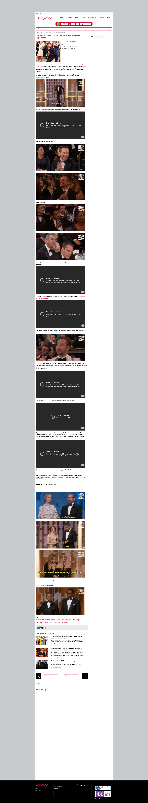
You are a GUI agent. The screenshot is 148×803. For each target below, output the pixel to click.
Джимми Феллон (60, 620)
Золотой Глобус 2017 (54, 622)
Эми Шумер (39, 622)
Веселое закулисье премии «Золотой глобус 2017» (66, 648)
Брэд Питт (47, 619)
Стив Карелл (61, 619)
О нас (55, 784)
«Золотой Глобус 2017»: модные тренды (63, 661)
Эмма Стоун (54, 619)
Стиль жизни (92, 18)
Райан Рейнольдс (50, 620)
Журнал (84, 18)
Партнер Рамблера (99, 798)
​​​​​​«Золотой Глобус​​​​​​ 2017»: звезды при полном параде (66, 636)
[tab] (92, 36)
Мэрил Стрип (76, 619)
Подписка (56, 788)
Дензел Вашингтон (70, 620)
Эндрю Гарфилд (40, 619)
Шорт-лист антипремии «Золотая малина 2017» (71, 675)
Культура (108, 18)
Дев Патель (79, 620)
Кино (61, 18)
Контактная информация (58, 786)
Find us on (82, 785)
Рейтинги (101, 18)
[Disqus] (62, 711)
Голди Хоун (45, 622)
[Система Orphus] (45, 687)
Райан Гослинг (69, 619)
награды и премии (40, 620)
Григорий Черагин (72, 41)
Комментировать (57, 644)
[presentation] (92, 36)
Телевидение (69, 18)
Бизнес (77, 18)
